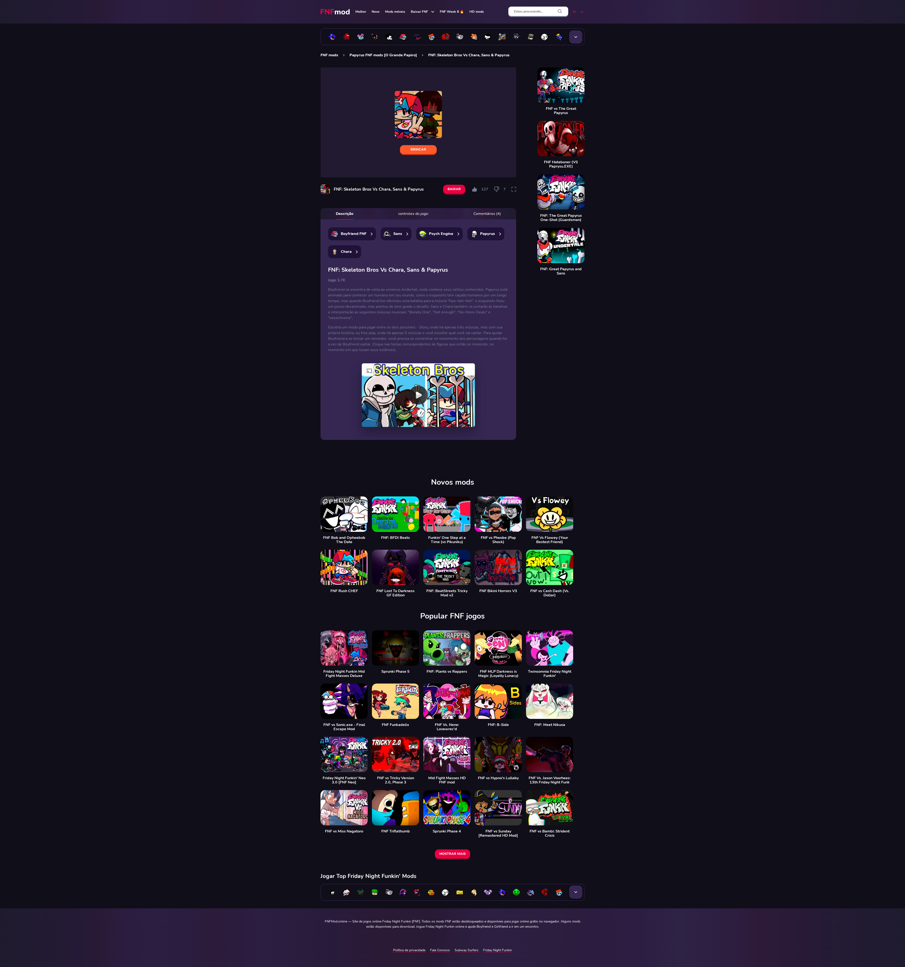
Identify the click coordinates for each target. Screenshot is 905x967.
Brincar (418, 149)
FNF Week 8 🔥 (452, 11)
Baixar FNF (419, 11)
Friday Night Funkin (497, 950)
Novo (375, 11)
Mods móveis (395, 11)
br (574, 11)
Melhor (360, 11)
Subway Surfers (466, 950)
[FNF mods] (336, 12)
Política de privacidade (409, 950)
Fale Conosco (440, 950)
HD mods (476, 11)
